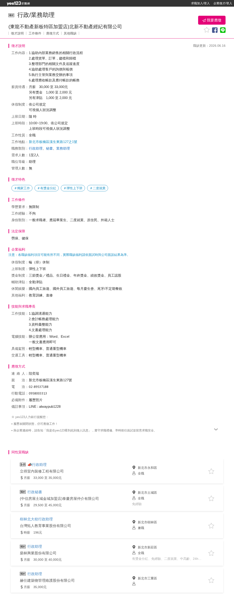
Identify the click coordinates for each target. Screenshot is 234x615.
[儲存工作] (207, 30)
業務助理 (63, 148)
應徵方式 (52, 33)
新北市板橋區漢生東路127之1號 (53, 142)
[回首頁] (18, 3)
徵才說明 (17, 33)
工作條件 (35, 33)
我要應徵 (213, 20)
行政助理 (36, 148)
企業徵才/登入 (222, 3)
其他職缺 (70, 33)
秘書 (49, 148)
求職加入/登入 (200, 3)
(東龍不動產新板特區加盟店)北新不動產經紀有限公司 (65, 26)
